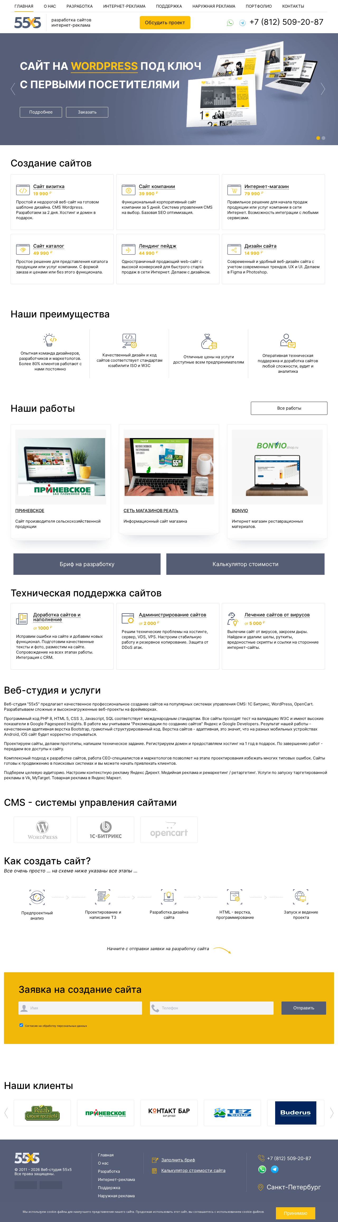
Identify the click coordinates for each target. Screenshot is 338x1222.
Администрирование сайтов (172, 614)
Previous (13, 89)
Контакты (293, 6)
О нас (50, 6)
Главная (24, 6)
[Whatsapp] (230, 23)
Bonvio (240, 510)
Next (323, 89)
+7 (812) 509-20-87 (286, 22)
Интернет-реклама (124, 6)
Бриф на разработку (87, 564)
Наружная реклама (214, 6)
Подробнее (41, 112)
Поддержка (169, 6)
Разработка (80, 6)
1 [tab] (319, 138)
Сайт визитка (48, 186)
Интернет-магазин (267, 186)
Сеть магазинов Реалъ (151, 510)
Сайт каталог (48, 246)
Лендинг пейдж (157, 246)
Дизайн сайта (260, 246)
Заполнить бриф (178, 1159)
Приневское (29, 510)
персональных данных (72, 1026)
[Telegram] (242, 23)
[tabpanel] (169, 89)
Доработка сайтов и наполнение (57, 617)
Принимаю (295, 1213)
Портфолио (259, 6)
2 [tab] (324, 138)
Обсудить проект (165, 22)
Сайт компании (157, 186)
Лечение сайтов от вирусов (277, 614)
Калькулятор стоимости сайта (193, 1170)
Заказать (87, 112)
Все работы (289, 408)
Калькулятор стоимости (246, 564)
